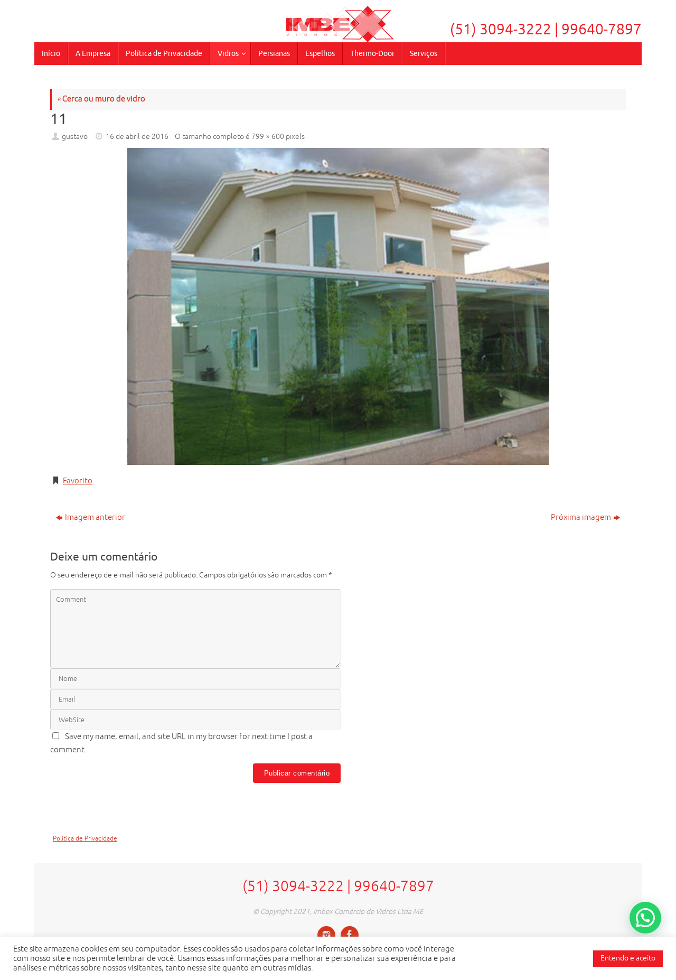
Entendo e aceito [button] (627, 958)
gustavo (75, 136)
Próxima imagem (581, 517)
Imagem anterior (95, 517)
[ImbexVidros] (326, 935)
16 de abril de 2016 (137, 136)
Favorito (77, 481)
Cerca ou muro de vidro (101, 99)
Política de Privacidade (85, 839)
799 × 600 (267, 136)
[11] (338, 306)
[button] (645, 918)
